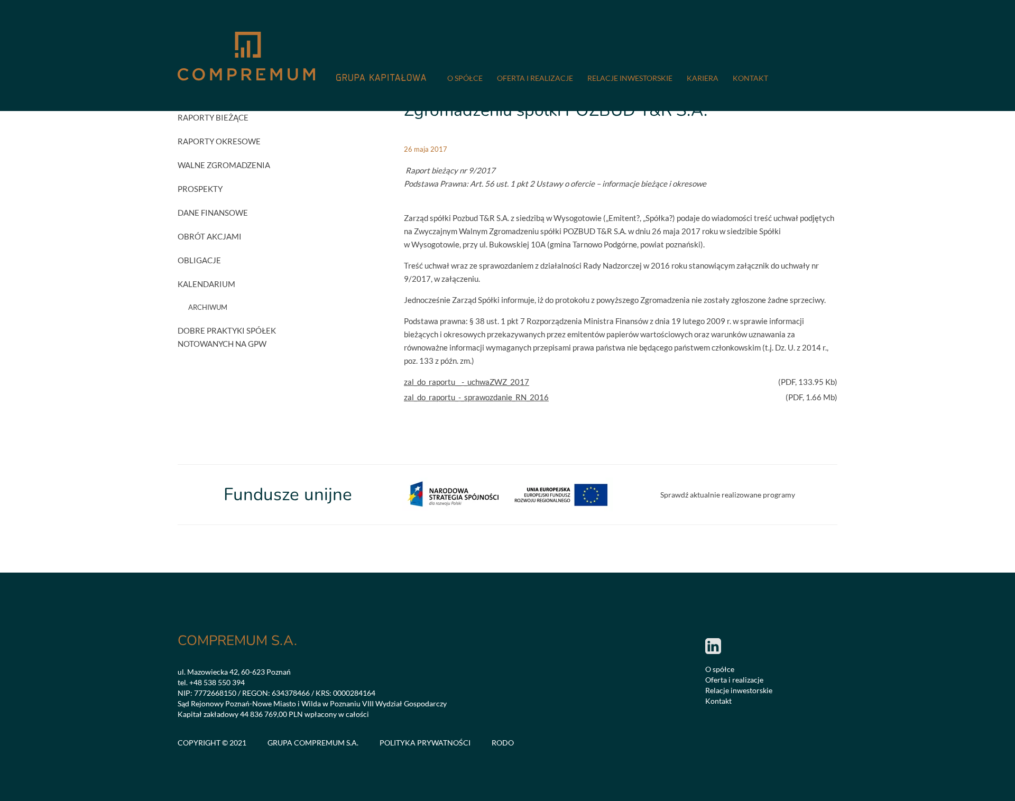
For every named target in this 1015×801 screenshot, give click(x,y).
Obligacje (199, 260)
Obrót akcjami (210, 236)
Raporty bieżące (213, 117)
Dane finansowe (213, 212)
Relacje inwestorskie (629, 77)
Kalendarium (206, 284)
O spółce (465, 77)
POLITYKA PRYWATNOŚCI (425, 742)
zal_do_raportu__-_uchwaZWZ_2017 (466, 381)
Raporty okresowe (219, 141)
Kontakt (750, 77)
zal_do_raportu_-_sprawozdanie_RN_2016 (476, 397)
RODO (503, 742)
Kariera (702, 77)
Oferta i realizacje (535, 77)
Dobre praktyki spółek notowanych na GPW (227, 337)
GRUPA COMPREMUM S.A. (312, 742)
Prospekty (200, 189)
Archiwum (207, 307)
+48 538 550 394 (217, 682)
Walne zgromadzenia (224, 165)
